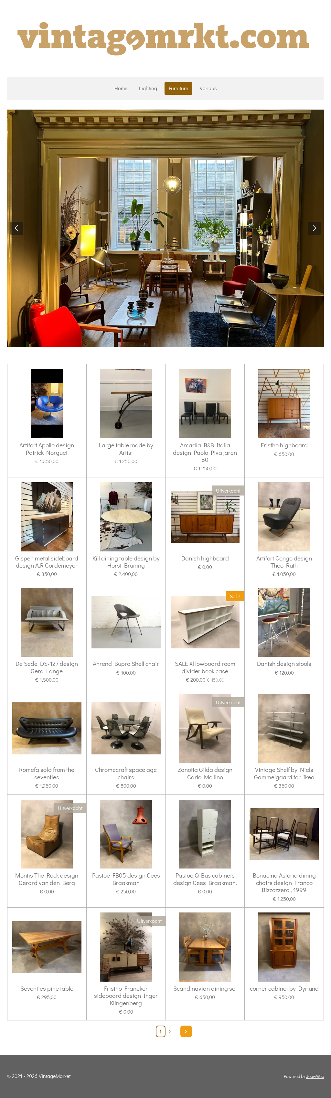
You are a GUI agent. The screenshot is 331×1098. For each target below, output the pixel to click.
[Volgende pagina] (186, 1031)
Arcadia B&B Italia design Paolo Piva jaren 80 (205, 452)
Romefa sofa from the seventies (46, 773)
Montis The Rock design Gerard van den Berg (46, 879)
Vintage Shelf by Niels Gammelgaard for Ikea (284, 773)
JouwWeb (315, 1076)
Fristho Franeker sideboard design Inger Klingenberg (126, 996)
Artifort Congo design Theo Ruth (284, 562)
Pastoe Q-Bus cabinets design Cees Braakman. (205, 879)
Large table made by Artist (126, 449)
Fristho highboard (284, 445)
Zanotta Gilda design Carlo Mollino (205, 773)
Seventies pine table (46, 988)
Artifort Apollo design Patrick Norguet (46, 449)
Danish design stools (284, 663)
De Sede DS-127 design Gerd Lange (47, 667)
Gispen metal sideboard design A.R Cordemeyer (46, 562)
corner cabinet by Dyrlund (284, 988)
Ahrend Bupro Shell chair (126, 663)
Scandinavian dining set (205, 988)
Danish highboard (205, 558)
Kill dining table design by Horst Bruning (126, 562)
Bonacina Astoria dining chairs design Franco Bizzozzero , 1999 (284, 882)
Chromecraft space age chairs (126, 773)
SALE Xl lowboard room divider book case (205, 667)
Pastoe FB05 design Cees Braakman (126, 879)
